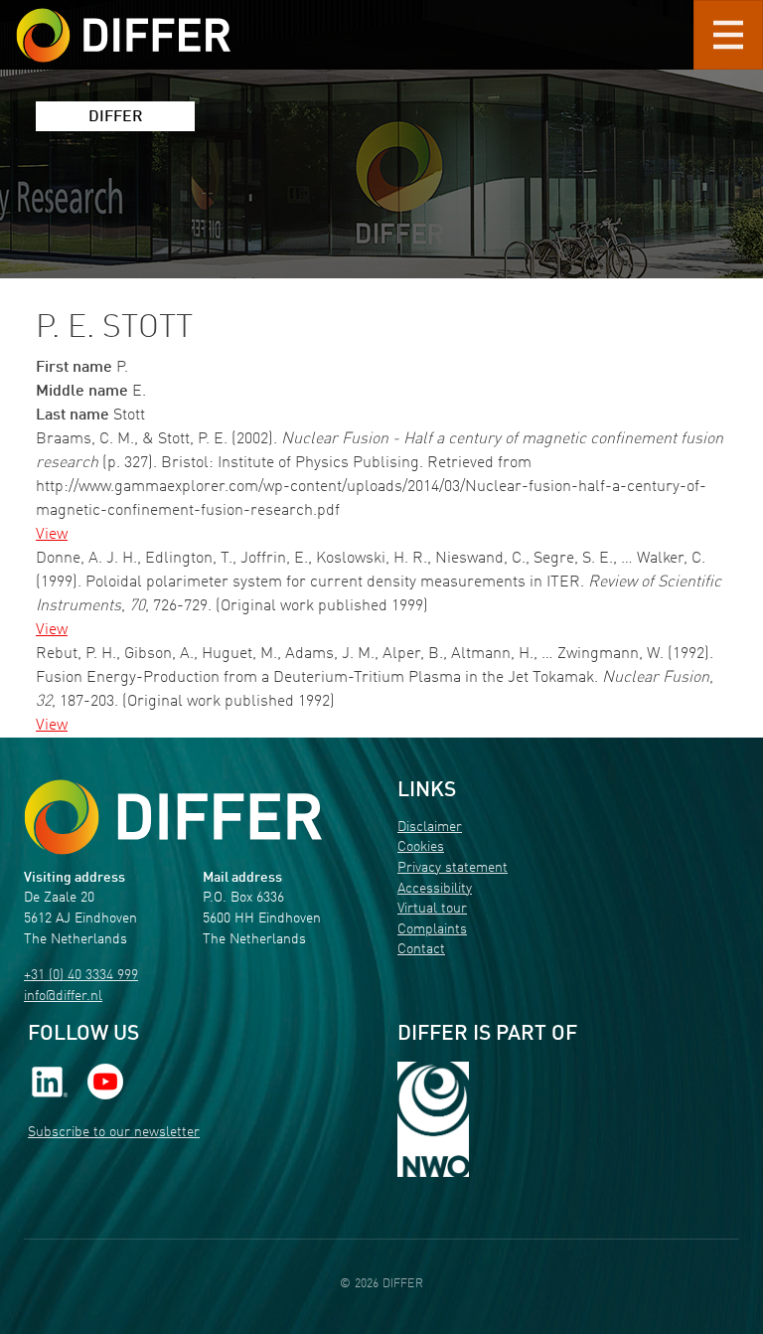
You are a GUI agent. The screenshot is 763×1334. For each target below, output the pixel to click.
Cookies (420, 847)
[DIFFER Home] (123, 23)
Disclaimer (429, 827)
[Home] (173, 817)
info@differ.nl (63, 996)
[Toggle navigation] (728, 35)
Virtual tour (432, 909)
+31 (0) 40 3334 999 (81, 975)
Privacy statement (452, 868)
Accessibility (434, 889)
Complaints (432, 929)
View (52, 535)
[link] (50, 1081)
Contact (421, 949)
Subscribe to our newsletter (114, 1132)
